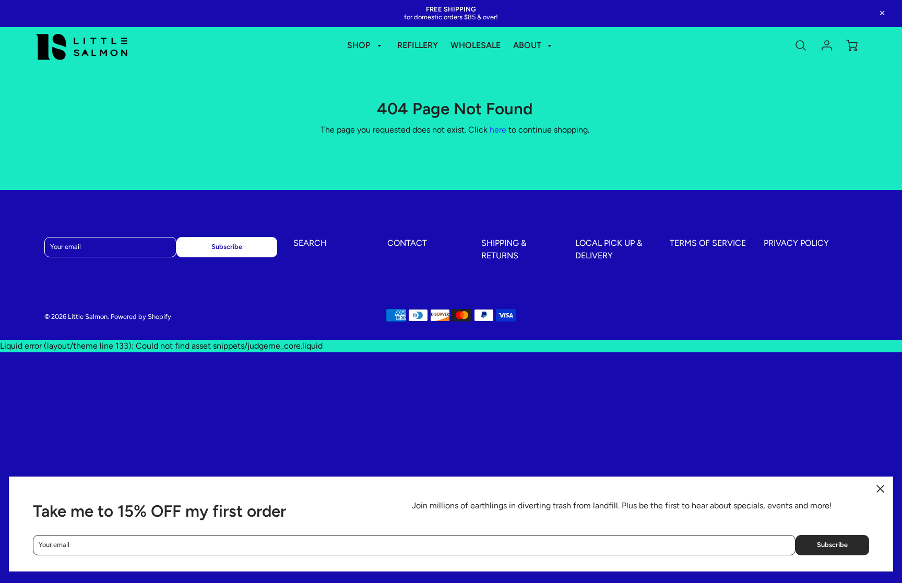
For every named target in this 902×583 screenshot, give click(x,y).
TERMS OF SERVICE (708, 243)
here (498, 130)
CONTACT (407, 243)
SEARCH (310, 243)
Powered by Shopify (141, 316)
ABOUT (528, 45)
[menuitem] (366, 46)
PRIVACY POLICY (796, 243)
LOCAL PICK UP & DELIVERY (608, 249)
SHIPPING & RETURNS (503, 249)
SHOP (360, 45)
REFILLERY (417, 45)
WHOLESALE (475, 45)
